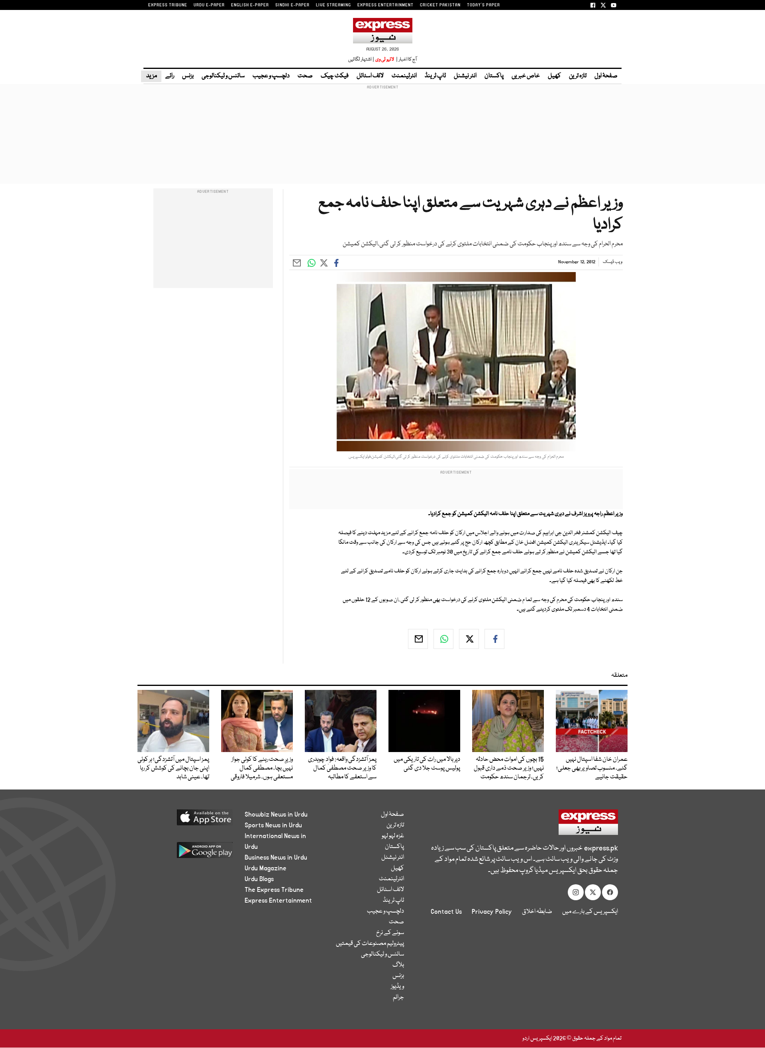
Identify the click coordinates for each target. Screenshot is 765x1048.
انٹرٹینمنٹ (404, 76)
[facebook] (494, 639)
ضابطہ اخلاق (537, 912)
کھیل (554, 76)
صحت (305, 76)
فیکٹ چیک (335, 76)
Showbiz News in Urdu (276, 814)
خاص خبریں (526, 76)
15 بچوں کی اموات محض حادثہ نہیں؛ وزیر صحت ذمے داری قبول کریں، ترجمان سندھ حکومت (509, 768)
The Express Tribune (274, 890)
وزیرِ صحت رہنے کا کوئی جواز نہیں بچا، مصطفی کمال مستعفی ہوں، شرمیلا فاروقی (262, 768)
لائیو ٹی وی (384, 59)
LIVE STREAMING (333, 5)
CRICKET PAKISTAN (440, 5)
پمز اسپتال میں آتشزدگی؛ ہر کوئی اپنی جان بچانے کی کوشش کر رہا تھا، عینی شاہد (173, 768)
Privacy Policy (492, 912)
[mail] (418, 639)
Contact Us (446, 912)
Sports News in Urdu (273, 825)
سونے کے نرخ (390, 933)
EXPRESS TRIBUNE (167, 5)
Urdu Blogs (259, 879)
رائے (169, 76)
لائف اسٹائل (370, 76)
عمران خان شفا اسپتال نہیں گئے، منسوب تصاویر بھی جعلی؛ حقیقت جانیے (592, 768)
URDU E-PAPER (209, 5)
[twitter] (469, 639)
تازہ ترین (577, 76)
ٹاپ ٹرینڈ (435, 76)
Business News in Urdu (276, 857)
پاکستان (494, 76)
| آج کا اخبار (406, 59)
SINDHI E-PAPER (292, 5)
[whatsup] (443, 639)
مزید (151, 76)
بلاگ (398, 965)
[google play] (190, 853)
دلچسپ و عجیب (271, 76)
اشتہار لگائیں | (361, 59)
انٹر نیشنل (465, 76)
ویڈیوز (397, 986)
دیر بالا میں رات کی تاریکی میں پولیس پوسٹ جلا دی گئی (427, 764)
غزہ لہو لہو (393, 836)
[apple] (190, 820)
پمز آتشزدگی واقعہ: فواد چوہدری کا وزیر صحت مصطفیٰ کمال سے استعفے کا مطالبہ (342, 768)
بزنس (188, 76)
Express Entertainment (278, 900)
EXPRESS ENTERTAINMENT (385, 5)
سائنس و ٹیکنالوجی (223, 76)
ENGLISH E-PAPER (250, 5)
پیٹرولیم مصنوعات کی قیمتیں (370, 943)
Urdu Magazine (265, 868)
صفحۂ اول (606, 76)
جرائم (398, 997)
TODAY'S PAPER (483, 5)
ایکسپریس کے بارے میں (590, 912)
